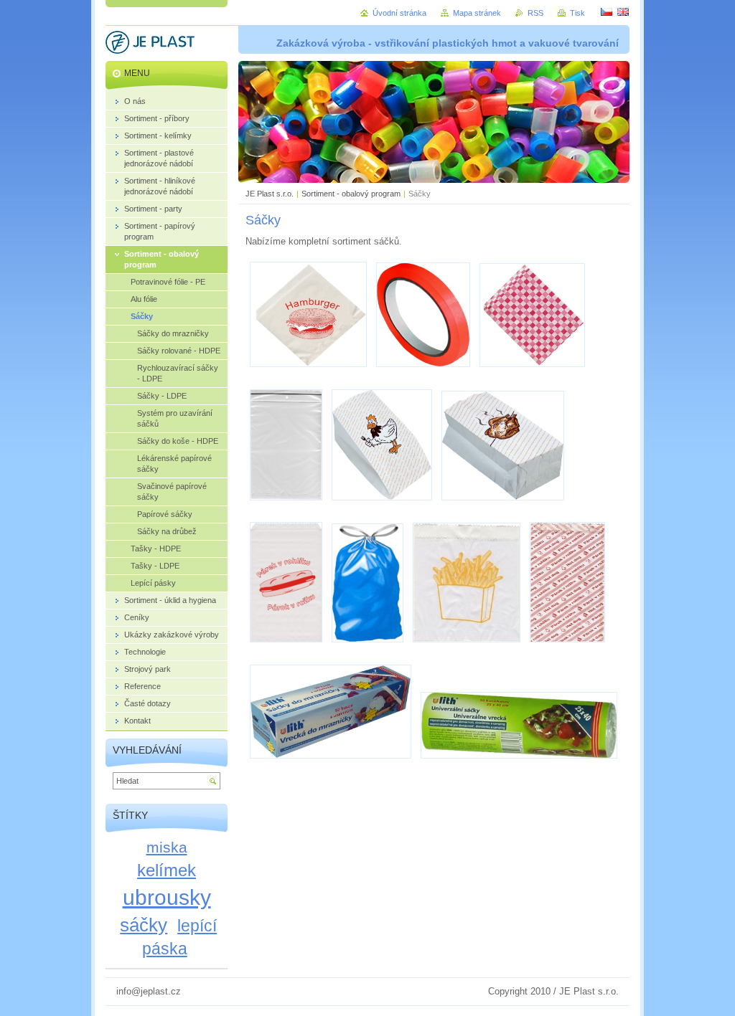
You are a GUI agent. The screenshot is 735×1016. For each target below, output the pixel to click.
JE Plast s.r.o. (269, 193)
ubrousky (167, 897)
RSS (535, 13)
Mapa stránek (477, 13)
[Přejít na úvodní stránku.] (150, 44)
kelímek (166, 870)
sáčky (143, 925)
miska (166, 847)
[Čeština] (606, 11)
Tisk (577, 13)
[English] (623, 11)
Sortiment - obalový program (351, 193)
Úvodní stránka (399, 13)
